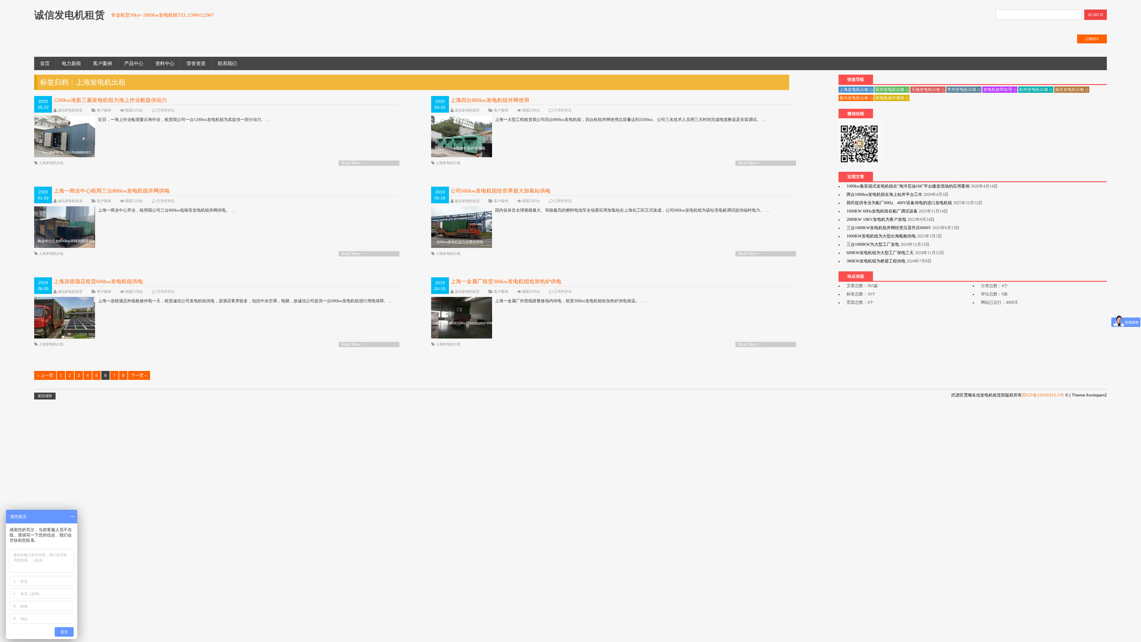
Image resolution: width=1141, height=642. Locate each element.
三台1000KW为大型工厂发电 (873, 244)
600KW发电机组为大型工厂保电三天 (880, 253)
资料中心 (164, 63)
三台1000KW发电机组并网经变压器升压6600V (889, 228)
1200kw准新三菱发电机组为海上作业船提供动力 (110, 100)
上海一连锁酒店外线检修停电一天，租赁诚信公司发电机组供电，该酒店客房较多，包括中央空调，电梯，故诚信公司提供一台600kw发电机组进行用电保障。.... (245, 301)
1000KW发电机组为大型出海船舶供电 (881, 236)
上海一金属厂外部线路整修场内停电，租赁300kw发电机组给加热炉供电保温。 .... (570, 301)
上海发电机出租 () (856, 89)
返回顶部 (45, 396)
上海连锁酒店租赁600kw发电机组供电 (98, 281)
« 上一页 (45, 375)
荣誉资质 (196, 63)
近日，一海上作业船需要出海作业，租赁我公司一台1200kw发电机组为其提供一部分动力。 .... (184, 119)
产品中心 (133, 63)
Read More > (353, 163)
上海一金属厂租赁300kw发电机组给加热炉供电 (505, 281)
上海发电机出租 (51, 163)
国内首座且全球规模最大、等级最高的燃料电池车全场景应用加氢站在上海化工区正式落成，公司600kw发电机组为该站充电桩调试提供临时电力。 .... (632, 210)
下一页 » (139, 375)
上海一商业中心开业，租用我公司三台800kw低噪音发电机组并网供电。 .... (167, 210)
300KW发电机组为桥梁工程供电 (876, 261)
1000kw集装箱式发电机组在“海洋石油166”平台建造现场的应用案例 (908, 186)
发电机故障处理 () (1000, 89)
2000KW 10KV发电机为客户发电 (876, 219)
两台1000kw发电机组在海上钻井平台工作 (884, 194)
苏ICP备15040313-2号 (1043, 395)
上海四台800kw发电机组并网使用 (489, 100)
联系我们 (227, 63)
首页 (45, 63)
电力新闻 (71, 63)
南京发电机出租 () (1071, 89)
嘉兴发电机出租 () (856, 98)
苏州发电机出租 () (892, 89)
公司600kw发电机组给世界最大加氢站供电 (500, 191)
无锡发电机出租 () (928, 89)
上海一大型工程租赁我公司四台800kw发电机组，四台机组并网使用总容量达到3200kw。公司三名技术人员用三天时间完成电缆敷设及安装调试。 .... (631, 119)
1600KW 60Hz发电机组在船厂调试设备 (882, 211)
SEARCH (1095, 14)
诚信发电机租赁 (70, 110)
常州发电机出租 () (964, 89)
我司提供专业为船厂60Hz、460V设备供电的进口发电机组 (899, 203)
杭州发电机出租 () (1035, 89)
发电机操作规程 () (892, 98)
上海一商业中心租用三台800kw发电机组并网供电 (111, 191)
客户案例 (102, 63)
